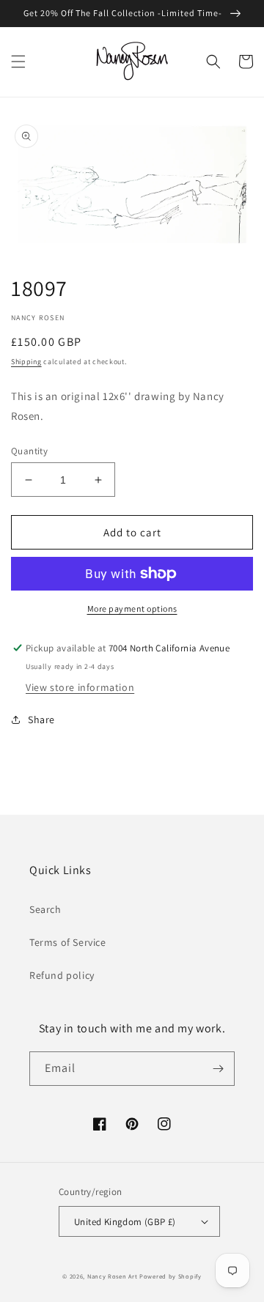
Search (45, 909)
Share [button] (41, 719)
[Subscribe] (218, 1068)
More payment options (132, 608)
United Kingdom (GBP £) (125, 1222)
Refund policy (62, 975)
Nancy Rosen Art (112, 1276)
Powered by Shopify (170, 1276)
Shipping (26, 361)
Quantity (29, 451)
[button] (18, 61)
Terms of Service (67, 942)
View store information (80, 687)
